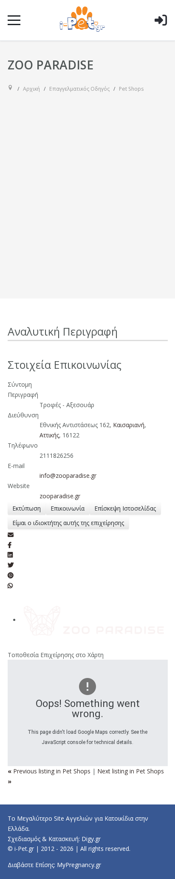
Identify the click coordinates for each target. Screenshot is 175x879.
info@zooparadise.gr (68, 475)
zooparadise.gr (60, 496)
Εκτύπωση (26, 508)
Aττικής (49, 435)
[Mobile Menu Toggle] (14, 20)
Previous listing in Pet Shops (50, 771)
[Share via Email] (11, 535)
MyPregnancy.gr (79, 865)
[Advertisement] (87, 188)
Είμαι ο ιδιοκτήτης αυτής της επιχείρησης (68, 523)
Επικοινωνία (68, 508)
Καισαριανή (128, 425)
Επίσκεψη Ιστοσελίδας (125, 508)
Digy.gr (91, 839)
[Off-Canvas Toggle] (160, 33)
